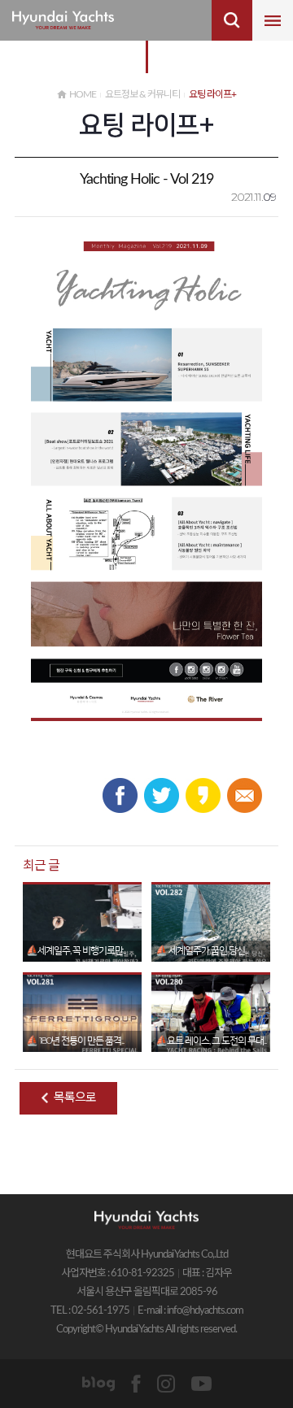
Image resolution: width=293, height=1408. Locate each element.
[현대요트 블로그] (98, 1383)
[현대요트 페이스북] (136, 1383)
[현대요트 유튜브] (201, 1383)
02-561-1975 (100, 1311)
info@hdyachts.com (205, 1311)
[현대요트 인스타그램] (166, 1383)
